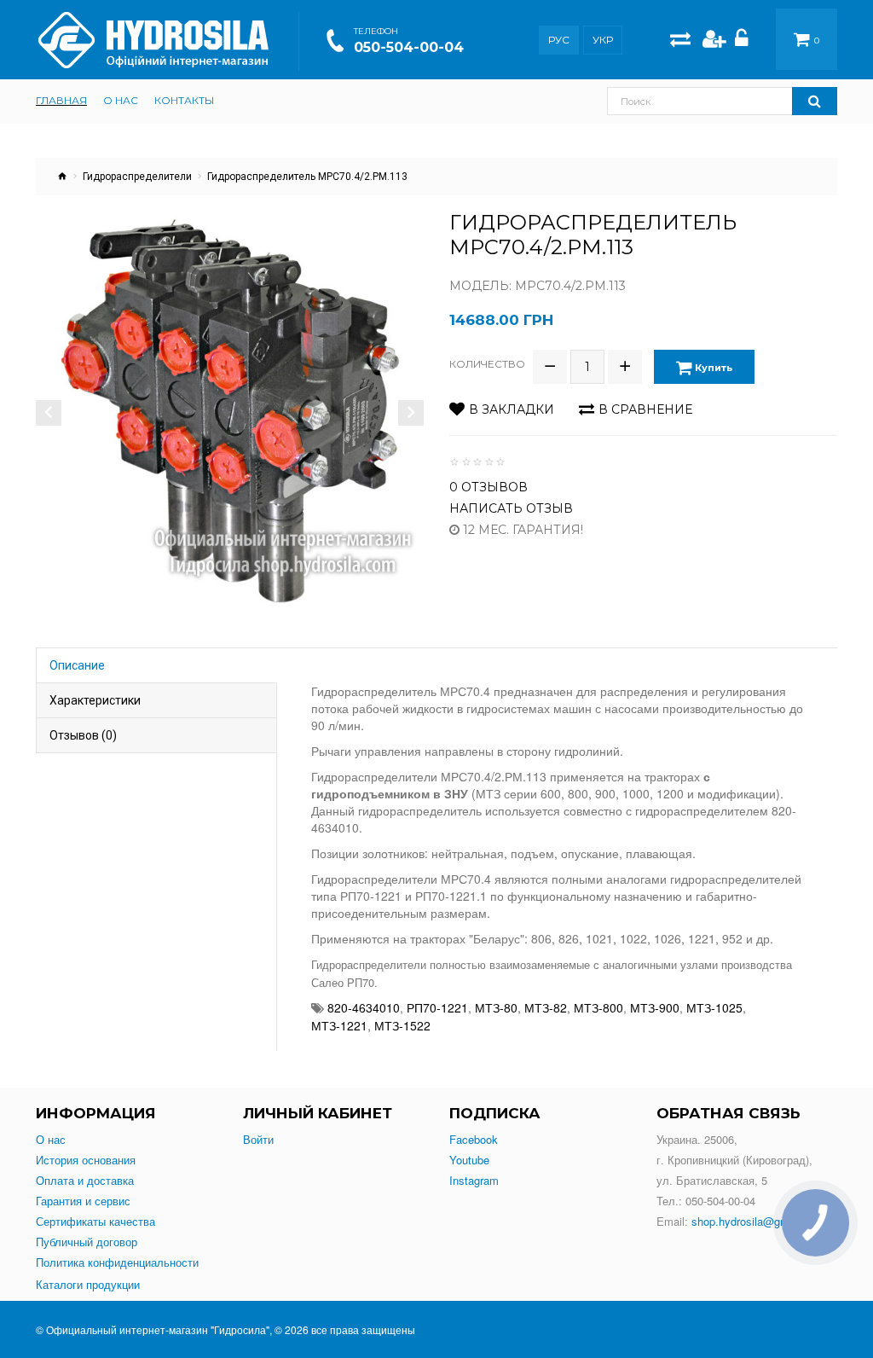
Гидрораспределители (137, 177)
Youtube (469, 1160)
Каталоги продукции (88, 1284)
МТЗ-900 (654, 1007)
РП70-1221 (437, 1007)
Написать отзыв (511, 508)
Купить (712, 368)
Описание (77, 665)
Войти (258, 1139)
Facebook (473, 1139)
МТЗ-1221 (339, 1025)
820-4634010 (363, 1007)
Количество (487, 363)
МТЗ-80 (496, 1007)
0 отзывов (488, 487)
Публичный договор (86, 1242)
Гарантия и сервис (83, 1201)
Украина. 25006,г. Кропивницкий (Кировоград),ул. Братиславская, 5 (734, 1159)
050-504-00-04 (409, 47)
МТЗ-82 (545, 1007)
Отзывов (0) (83, 735)
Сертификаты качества (95, 1221)
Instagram (474, 1180)
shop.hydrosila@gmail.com (758, 1221)
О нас (51, 1139)
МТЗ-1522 (402, 1025)
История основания (86, 1160)
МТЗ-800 (598, 1007)
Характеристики (95, 700)
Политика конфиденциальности (117, 1262)
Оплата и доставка (85, 1180)
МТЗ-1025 (714, 1007)
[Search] (814, 101)
